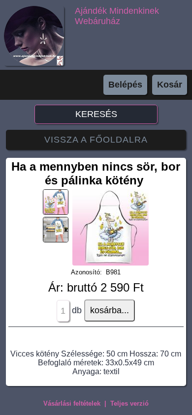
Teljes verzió (129, 403)
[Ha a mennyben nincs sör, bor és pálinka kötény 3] (57, 241)
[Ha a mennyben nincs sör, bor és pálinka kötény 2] (57, 214)
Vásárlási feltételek (71, 403)
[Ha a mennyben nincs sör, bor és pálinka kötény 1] (110, 263)
